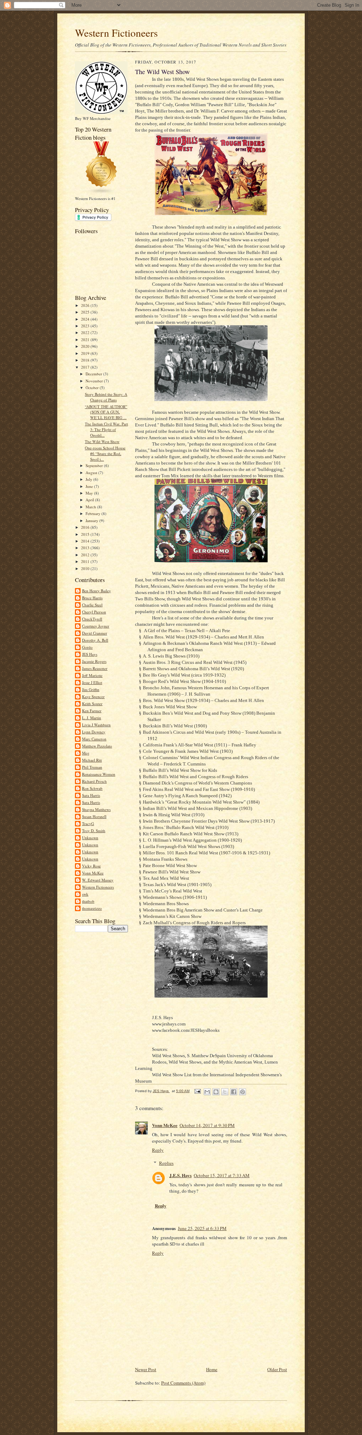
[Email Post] (197, 1091)
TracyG (88, 823)
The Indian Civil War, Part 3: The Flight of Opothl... (106, 429)
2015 (85, 534)
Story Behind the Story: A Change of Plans (106, 397)
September (95, 465)
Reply (158, 1150)
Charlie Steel (92, 604)
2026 (85, 305)
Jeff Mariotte (92, 675)
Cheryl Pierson (94, 611)
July (89, 479)
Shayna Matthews (96, 809)
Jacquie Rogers (94, 661)
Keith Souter (92, 703)
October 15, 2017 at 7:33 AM (222, 1175)
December (94, 373)
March (91, 506)
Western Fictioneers (116, 33)
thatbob (88, 901)
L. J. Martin (91, 717)
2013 (85, 547)
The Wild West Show (102, 441)
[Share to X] (224, 1091)
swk (85, 894)
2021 (85, 339)
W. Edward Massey (97, 880)
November (95, 380)
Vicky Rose (91, 865)
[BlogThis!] (216, 1091)
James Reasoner (94, 668)
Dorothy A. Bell (95, 640)
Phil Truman (92, 767)
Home (211, 1369)
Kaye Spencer (93, 696)
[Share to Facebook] (233, 1091)
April (90, 499)
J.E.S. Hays (180, 1175)
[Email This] (207, 1091)
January (92, 520)
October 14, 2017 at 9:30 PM (207, 1125)
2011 (85, 561)
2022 (85, 332)
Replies (166, 1163)
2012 (85, 554)
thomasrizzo (92, 908)
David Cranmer (94, 633)
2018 (85, 360)
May (90, 493)
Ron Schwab (92, 788)
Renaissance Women (98, 774)
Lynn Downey (93, 731)
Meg (85, 753)
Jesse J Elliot (92, 682)
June (90, 486)
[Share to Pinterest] (242, 1091)
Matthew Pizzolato (97, 746)
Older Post (277, 1369)
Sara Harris (91, 795)
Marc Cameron (94, 738)
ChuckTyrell (92, 619)
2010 (85, 568)
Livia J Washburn (96, 724)
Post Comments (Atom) (183, 1383)
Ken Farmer (91, 710)
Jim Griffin (90, 689)
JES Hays (89, 654)
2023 (85, 325)
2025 (85, 312)
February (93, 513)
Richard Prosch (94, 781)
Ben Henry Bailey (96, 590)
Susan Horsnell (94, 816)
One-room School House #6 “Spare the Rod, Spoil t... (105, 453)
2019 (85, 353)
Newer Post (145, 1369)
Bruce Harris (92, 597)
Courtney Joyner (95, 626)
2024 (85, 319)
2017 (85, 367)
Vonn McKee (93, 873)
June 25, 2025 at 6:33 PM (202, 1228)
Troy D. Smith (93, 830)
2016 (85, 527)
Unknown (90, 837)
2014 (85, 541)
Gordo (87, 647)
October (93, 387)
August (92, 472)
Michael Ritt (92, 760)
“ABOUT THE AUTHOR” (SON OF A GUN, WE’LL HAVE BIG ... (106, 412)
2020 (85, 346)
